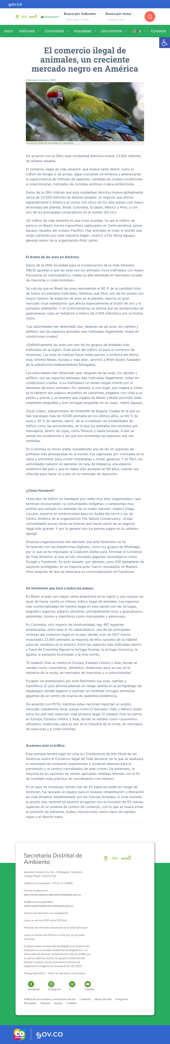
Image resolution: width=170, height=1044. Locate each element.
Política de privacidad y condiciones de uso (50, 999)
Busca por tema (118, 14)
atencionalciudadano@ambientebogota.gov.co (52, 894)
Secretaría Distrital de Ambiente (53, 858)
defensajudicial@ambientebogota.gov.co (48, 905)
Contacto (85, 999)
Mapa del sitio (103, 999)
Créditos (71, 1003)
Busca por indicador (80, 14)
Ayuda (58, 1003)
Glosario (45, 1003)
